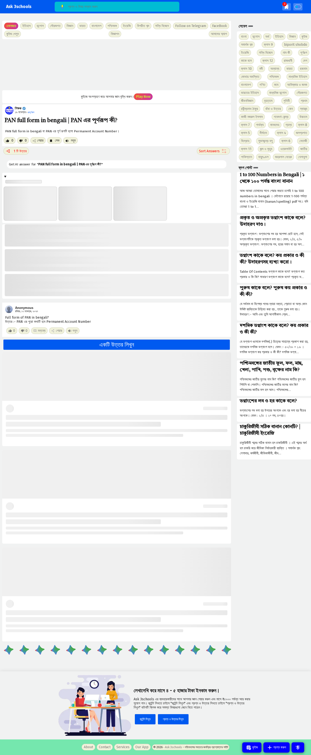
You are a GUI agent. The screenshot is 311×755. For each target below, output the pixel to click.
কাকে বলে (246, 61)
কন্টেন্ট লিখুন (145, 719)
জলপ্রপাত (301, 133)
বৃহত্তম (268, 101)
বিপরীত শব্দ (143, 26)
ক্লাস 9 (268, 45)
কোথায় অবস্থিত (250, 77)
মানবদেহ (274, 125)
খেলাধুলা (302, 157)
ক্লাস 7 (245, 125)
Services (123, 747)
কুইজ (304, 37)
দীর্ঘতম (263, 133)
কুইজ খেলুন (12, 34)
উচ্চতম (303, 117)
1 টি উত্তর (20, 151)
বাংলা (244, 37)
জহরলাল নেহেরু (283, 157)
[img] (287, 7)
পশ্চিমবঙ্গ (112, 26)
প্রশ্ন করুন (279, 747)
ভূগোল (255, 37)
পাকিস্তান (246, 157)
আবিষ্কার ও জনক (297, 85)
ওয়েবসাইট (286, 149)
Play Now (143, 97)
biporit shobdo (295, 45)
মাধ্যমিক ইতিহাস (298, 77)
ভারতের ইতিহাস (250, 93)
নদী (261, 69)
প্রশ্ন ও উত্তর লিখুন (173, 719)
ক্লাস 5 (245, 133)
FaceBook (219, 26)
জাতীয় (303, 149)
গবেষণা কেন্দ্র (281, 117)
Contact (105, 747)
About (88, 747)
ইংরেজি (127, 26)
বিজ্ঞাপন (115, 34)
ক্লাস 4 (281, 133)
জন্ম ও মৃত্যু (266, 149)
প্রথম (304, 101)
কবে (276, 85)
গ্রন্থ (288, 125)
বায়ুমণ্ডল (263, 157)
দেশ (305, 61)
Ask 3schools (18, 6)
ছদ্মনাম (303, 69)
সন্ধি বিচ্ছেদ (162, 26)
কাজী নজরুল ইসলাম (252, 117)
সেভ (57, 140)
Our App (141, 747)
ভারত (289, 69)
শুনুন (73, 140)
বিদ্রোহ (245, 141)
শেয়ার (40, 140)
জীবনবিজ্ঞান (247, 101)
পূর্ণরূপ (303, 53)
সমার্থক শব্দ (247, 45)
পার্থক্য (260, 125)
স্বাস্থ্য (303, 109)
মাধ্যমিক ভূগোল (277, 93)
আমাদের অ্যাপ (219, 34)
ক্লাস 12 (267, 61)
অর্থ (267, 37)
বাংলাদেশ (246, 85)
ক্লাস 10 (246, 69)
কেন (290, 109)
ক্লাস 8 (302, 125)
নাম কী (286, 53)
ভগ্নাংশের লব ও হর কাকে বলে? (268, 401)
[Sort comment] (213, 151)
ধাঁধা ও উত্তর (273, 109)
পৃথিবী (287, 101)
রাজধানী (288, 61)
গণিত (262, 85)
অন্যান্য (274, 69)
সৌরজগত (302, 93)
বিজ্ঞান (292, 37)
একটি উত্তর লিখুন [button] (116, 344)
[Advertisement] (116, 64)
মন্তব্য (41, 331)
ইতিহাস (279, 37)
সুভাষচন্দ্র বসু (265, 141)
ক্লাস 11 (246, 149)
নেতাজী (303, 141)
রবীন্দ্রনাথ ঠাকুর (249, 109)
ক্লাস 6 (285, 141)
